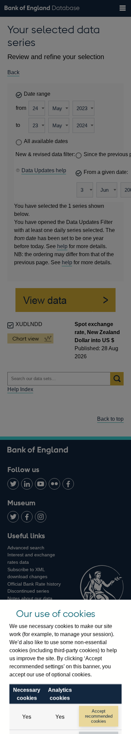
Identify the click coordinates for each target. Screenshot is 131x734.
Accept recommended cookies (99, 716)
